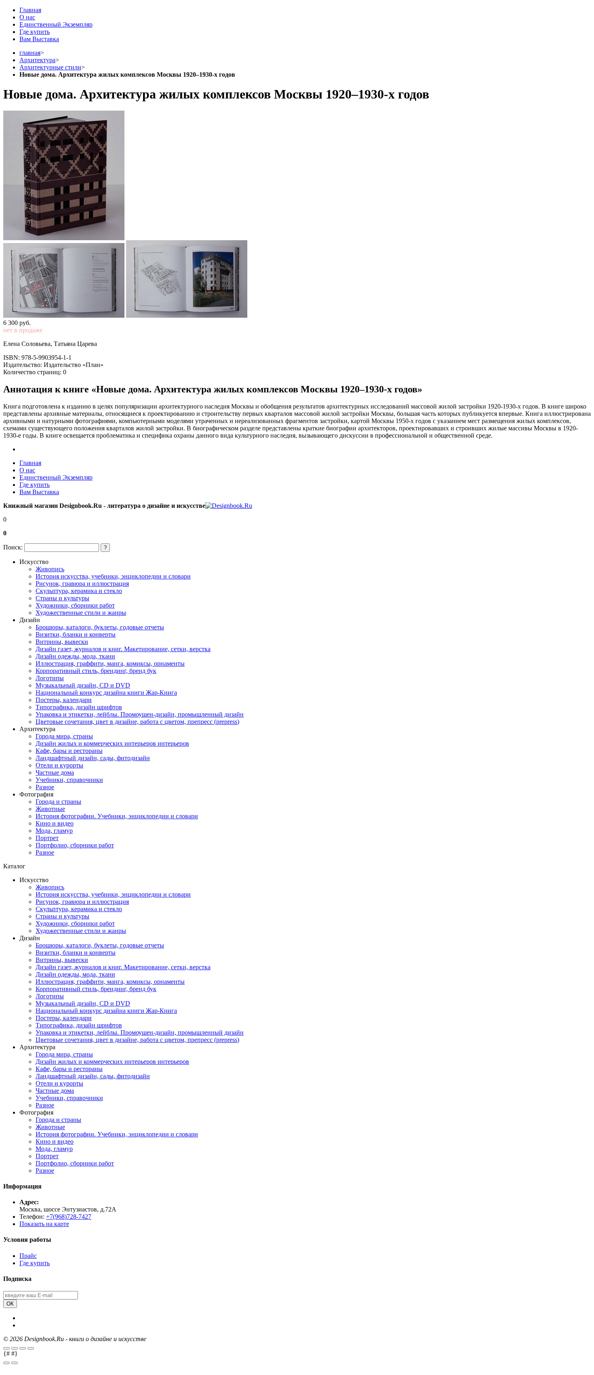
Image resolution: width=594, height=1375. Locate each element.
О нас (27, 17)
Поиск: (13, 547)
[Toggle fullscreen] (22, 1348)
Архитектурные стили (50, 67)
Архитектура (37, 60)
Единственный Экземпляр (56, 24)
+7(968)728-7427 (68, 1216)
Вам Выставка (39, 39)
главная (29, 52)
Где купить (34, 31)
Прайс (28, 1255)
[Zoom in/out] (30, 1348)
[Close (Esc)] (6, 1348)
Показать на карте (44, 1223)
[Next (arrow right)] (14, 1363)
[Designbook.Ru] (228, 505)
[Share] (14, 1348)
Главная (30, 9)
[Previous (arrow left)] (6, 1363)
